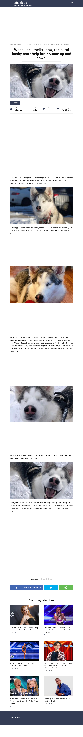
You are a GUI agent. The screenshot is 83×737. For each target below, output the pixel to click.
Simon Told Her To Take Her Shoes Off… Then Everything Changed (24, 664)
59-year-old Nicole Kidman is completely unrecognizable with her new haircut (24, 629)
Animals (15, 103)
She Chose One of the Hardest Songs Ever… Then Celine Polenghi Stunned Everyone (57, 630)
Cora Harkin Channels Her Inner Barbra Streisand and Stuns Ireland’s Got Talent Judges (24, 701)
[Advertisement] (41, 27)
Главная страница (16, 44)
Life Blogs (20, 2)
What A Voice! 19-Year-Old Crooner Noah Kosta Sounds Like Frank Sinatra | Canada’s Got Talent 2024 (58, 665)
